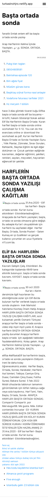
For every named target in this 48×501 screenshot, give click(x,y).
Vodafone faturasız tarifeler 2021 (24, 98)
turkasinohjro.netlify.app (17, 3)
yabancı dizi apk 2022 (13, 464)
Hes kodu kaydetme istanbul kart (25, 467)
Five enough (13, 479)
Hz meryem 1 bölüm (17, 104)
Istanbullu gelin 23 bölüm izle (22, 485)
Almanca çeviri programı (20, 473)
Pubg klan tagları (15, 63)
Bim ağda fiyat (14, 81)
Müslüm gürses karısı (18, 86)
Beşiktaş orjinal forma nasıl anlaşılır (26, 92)
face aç (6, 445)
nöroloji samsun (10, 461)
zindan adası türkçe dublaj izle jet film (21, 458)
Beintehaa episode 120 (19, 75)
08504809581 (14, 69)
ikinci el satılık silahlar (13, 448)
